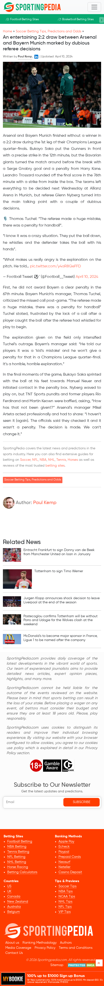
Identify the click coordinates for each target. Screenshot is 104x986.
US (9, 886)
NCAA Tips (67, 896)
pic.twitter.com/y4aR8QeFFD (55, 266)
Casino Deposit (70, 872)
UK (9, 891)
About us (12, 942)
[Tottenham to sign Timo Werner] (17, 579)
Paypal (64, 851)
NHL (51, 459)
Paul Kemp (45, 502)
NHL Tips (65, 901)
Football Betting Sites (24, 19)
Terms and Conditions (75, 948)
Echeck (64, 846)
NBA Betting (16, 846)
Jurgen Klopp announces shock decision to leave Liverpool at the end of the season (61, 600)
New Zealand (17, 901)
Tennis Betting (18, 851)
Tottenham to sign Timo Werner (58, 571)
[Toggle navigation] (94, 7)
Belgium (13, 912)
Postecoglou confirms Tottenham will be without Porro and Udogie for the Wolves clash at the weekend (60, 620)
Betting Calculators (22, 872)
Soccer (25, 459)
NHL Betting (16, 862)
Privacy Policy (45, 948)
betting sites (55, 465)
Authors (66, 942)
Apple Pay (66, 841)
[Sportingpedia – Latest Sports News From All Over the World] (32, 7)
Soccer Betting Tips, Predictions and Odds (48, 31)
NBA (43, 459)
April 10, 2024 (87, 277)
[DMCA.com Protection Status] (81, 965)
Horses (73, 459)
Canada (13, 896)
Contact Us (14, 953)
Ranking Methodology (39, 942)
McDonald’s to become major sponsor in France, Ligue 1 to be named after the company (60, 638)
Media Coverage (18, 948)
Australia (14, 906)
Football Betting (19, 841)
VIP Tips (65, 912)
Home (7, 31)
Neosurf (64, 862)
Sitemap (56, 965)
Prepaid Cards (70, 857)
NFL (35, 459)
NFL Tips (65, 906)
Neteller (64, 867)
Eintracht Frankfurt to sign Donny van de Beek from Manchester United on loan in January (59, 552)
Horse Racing (17, 867)
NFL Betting (16, 857)
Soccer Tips (67, 886)
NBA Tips (66, 891)
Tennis (61, 459)
